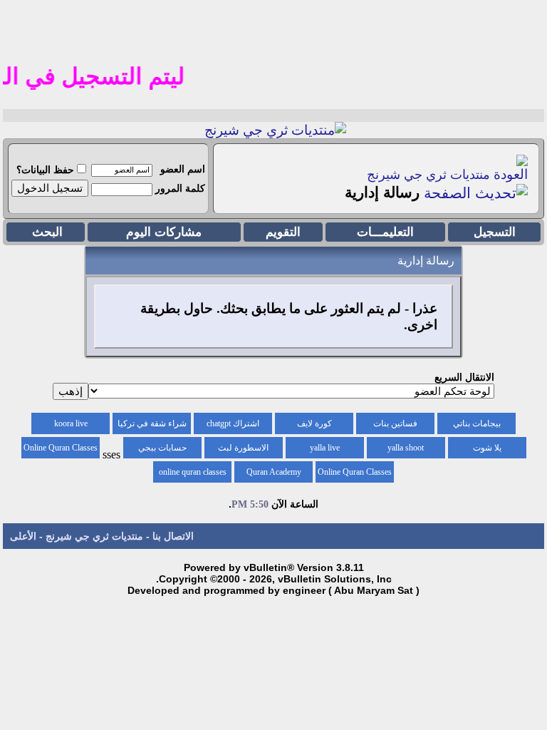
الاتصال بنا (173, 536)
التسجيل (495, 232)
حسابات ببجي (162, 448)
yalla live (325, 448)
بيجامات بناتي (477, 423)
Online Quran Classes (355, 472)
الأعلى (23, 536)
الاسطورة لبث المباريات (243, 450)
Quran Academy (273, 472)
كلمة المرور (180, 188)
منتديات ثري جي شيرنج (428, 175)
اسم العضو (182, 169)
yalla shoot (405, 448)
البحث (47, 232)
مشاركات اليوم (164, 232)
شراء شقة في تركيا (152, 423)
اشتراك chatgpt (233, 423)
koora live (71, 423)
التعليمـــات (385, 232)
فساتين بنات (395, 423)
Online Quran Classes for (61, 450)
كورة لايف (314, 423)
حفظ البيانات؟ (45, 169)
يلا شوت (487, 448)
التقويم (283, 232)
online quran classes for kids (192, 475)
